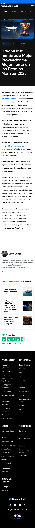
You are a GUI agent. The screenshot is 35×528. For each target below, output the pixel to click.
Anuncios (15, 11)
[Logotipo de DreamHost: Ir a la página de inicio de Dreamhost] (9, 6)
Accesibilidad (6, 449)
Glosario (22, 376)
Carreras (22, 380)
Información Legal (7, 431)
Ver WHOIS (5, 453)
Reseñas (22, 405)
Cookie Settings (8, 457)
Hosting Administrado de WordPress (7, 378)
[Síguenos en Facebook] (20, 505)
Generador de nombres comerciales (24, 452)
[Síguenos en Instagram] (25, 505)
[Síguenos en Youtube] (15, 505)
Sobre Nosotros (24, 365)
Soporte (22, 2)
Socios (21, 395)
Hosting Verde (24, 391)
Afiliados (22, 369)
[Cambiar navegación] (32, 6)
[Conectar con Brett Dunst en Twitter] (2, 272)
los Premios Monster (9, 99)
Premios (21, 409)
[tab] (10, 281)
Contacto (22, 431)
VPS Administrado (7, 372)
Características (6, 419)
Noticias (15, 2)
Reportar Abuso (7, 441)
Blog (20, 373)
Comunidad (23, 384)
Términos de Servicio (8, 445)
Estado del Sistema (25, 438)
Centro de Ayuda (25, 435)
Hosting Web (6, 391)
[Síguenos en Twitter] (10, 505)
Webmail (4, 490)
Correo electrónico (8, 415)
